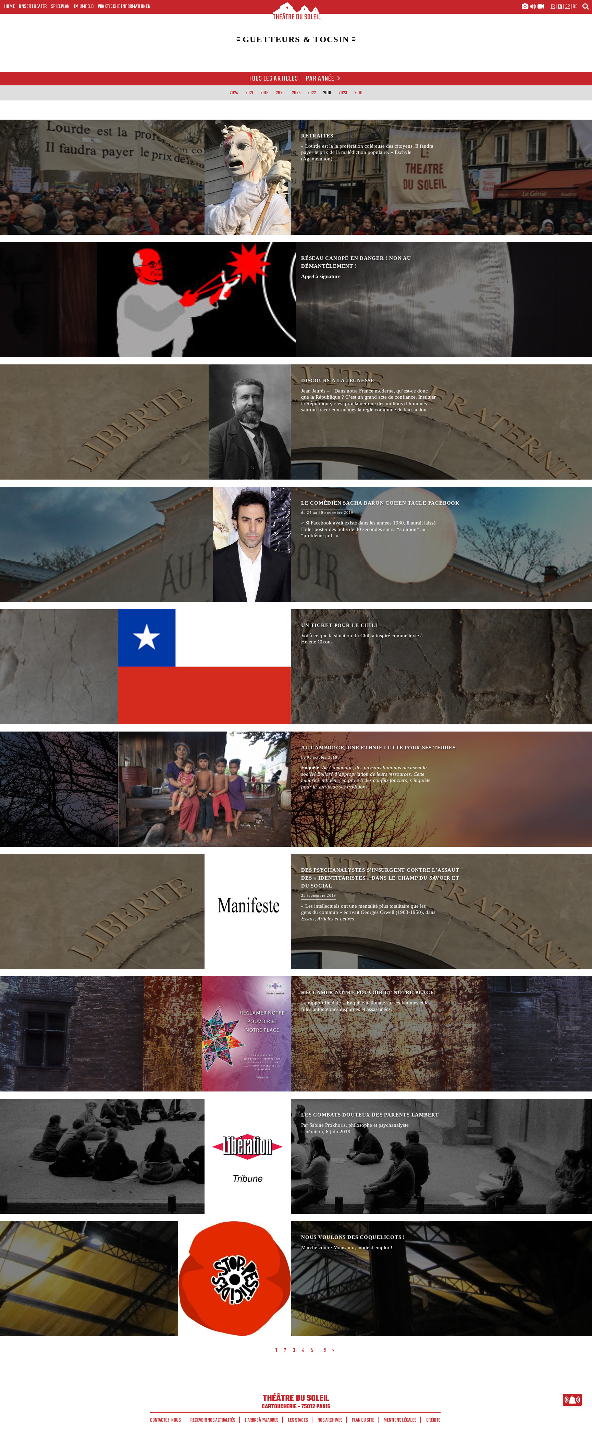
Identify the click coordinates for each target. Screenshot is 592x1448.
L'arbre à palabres (262, 1420)
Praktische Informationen (124, 6)
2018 (264, 93)
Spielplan (60, 6)
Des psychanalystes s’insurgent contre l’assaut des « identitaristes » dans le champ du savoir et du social (296, 911)
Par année (320, 78)
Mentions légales (400, 1420)
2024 (234, 93)
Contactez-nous (165, 1420)
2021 (249, 93)
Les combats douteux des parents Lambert (296, 1156)
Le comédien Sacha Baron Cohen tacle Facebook (296, 544)
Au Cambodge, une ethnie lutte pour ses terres (296, 789)
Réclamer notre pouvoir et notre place (296, 1033)
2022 (311, 93)
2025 (296, 93)
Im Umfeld (84, 6)
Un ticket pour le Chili (296, 666)
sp (567, 6)
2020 (280, 93)
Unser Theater (33, 6)
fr (553, 6)
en (560, 6)
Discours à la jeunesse (296, 422)
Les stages (298, 1420)
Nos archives (330, 1420)
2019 (327, 93)
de (574, 6)
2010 (358, 93)
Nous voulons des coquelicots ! (296, 1278)
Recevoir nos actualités (212, 1420)
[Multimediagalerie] (533, 6)
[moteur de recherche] (585, 6)
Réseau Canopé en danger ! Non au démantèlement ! (296, 299)
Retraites (296, 177)
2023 (342, 93)
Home (9, 6)
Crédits (433, 1420)
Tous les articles (273, 78)
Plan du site (363, 1420)
